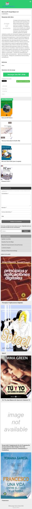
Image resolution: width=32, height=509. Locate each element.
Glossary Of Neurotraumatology (9, 250)
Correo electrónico (7, 212)
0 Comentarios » (5, 13)
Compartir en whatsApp (23, 81)
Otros (3, 94)
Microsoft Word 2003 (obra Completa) (11, 161)
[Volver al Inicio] (8, 4)
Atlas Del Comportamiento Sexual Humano (12, 244)
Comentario (5, 193)
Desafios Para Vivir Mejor (8, 242)
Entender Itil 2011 (6, 181)
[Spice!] (16, 351)
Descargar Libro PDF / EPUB (16, 74)
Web (3, 216)
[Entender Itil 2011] (6, 172)
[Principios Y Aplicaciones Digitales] (16, 301)
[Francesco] (16, 499)
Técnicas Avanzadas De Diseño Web (11, 140)
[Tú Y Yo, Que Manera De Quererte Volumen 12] (16, 398)
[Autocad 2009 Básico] (6, 109)
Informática (4, 89)
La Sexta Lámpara (6, 247)
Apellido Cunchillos (6, 239)
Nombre (4, 207)
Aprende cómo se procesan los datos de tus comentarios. (16, 226)
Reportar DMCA (16, 507)
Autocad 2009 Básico (7, 117)
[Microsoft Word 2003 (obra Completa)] (6, 152)
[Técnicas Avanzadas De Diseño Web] (6, 131)
